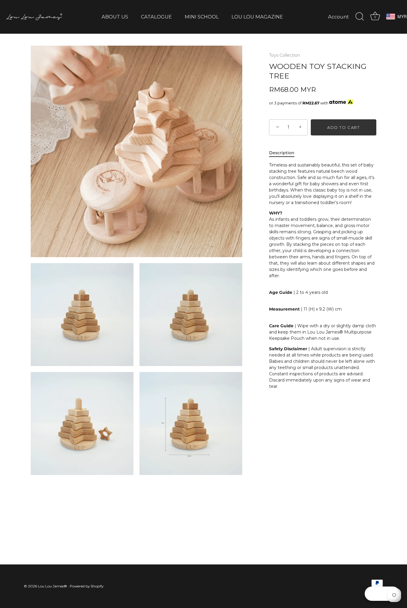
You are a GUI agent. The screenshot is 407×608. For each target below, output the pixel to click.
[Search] (359, 16)
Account (338, 17)
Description (281, 152)
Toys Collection (284, 55)
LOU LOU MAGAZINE (257, 17)
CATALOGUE (156, 17)
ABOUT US (115, 17)
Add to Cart (343, 127)
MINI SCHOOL (202, 17)
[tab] (284, 153)
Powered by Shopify (86, 586)
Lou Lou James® (53, 586)
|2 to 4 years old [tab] (322, 275)
